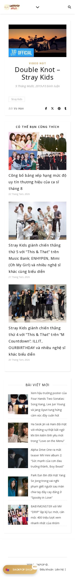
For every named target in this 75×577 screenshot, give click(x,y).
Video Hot (37, 63)
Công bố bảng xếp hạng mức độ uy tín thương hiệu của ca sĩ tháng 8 (37, 182)
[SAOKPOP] (12, 7)
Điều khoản (46, 569)
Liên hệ (59, 569)
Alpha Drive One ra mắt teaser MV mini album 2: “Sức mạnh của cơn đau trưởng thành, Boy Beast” (47, 458)
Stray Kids (16, 99)
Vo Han (19, 108)
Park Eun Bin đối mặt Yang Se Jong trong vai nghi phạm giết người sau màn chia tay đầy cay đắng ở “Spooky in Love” (48, 486)
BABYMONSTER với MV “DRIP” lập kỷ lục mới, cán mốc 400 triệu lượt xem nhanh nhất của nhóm (47, 514)
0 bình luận (52, 86)
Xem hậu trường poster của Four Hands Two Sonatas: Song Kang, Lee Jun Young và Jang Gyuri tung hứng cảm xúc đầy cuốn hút (49, 404)
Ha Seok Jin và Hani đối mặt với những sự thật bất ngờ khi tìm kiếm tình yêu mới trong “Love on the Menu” (49, 432)
